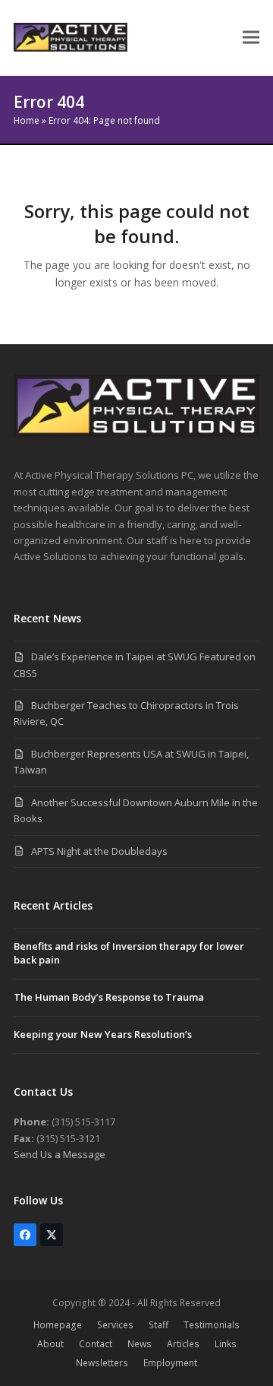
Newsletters (102, 1362)
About (50, 1343)
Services (115, 1324)
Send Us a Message (59, 1154)
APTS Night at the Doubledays (99, 851)
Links (226, 1343)
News (139, 1343)
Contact (95, 1343)
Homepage (57, 1324)
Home (26, 120)
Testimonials (212, 1324)
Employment (170, 1362)
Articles (183, 1343)
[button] (251, 37)
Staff (158, 1324)
